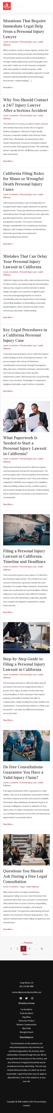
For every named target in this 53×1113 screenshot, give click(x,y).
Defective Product (27, 1020)
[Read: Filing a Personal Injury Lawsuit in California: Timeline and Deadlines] (26, 529)
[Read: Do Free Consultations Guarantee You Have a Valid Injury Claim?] (26, 745)
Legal (22, 886)
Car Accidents (26, 1009)
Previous (26, 942)
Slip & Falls (26, 1028)
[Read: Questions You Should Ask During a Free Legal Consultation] (26, 849)
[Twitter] (26, 998)
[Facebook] (21, 998)
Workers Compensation (26, 1024)
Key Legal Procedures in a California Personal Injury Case (25, 335)
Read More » (8, 87)
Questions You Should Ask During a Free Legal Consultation (25, 876)
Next (26, 954)
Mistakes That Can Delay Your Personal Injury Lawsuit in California (25, 262)
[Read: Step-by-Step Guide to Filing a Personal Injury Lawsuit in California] (26, 637)
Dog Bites (26, 1017)
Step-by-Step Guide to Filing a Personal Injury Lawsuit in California (24, 664)
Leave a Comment (10, 41)
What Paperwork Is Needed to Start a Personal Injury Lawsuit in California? (24, 445)
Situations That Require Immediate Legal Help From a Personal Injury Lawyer (24, 29)
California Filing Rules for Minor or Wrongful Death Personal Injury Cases (23, 181)
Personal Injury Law (28, 41)
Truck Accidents (26, 1013)
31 (42, 948)
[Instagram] (32, 998)
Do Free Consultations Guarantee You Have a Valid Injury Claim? (23, 772)
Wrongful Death (26, 1032)
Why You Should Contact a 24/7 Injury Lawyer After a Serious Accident (25, 105)
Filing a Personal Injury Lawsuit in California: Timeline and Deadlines (24, 556)
